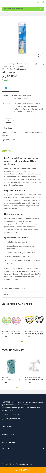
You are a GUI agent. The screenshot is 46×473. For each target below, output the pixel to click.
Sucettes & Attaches (17, 331)
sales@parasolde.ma (12, 419)
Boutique (12, 64)
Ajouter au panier (23, 470)
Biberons (5, 135)
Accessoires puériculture (20, 132)
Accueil (4, 64)
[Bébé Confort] (10, 88)
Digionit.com (39, 464)
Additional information (13, 288)
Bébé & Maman (36, 132)
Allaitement (28, 377)
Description (7, 151)
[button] (22, 342)
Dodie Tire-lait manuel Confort (35, 380)
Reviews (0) (6, 294)
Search (41, 9)
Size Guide (8, 128)
